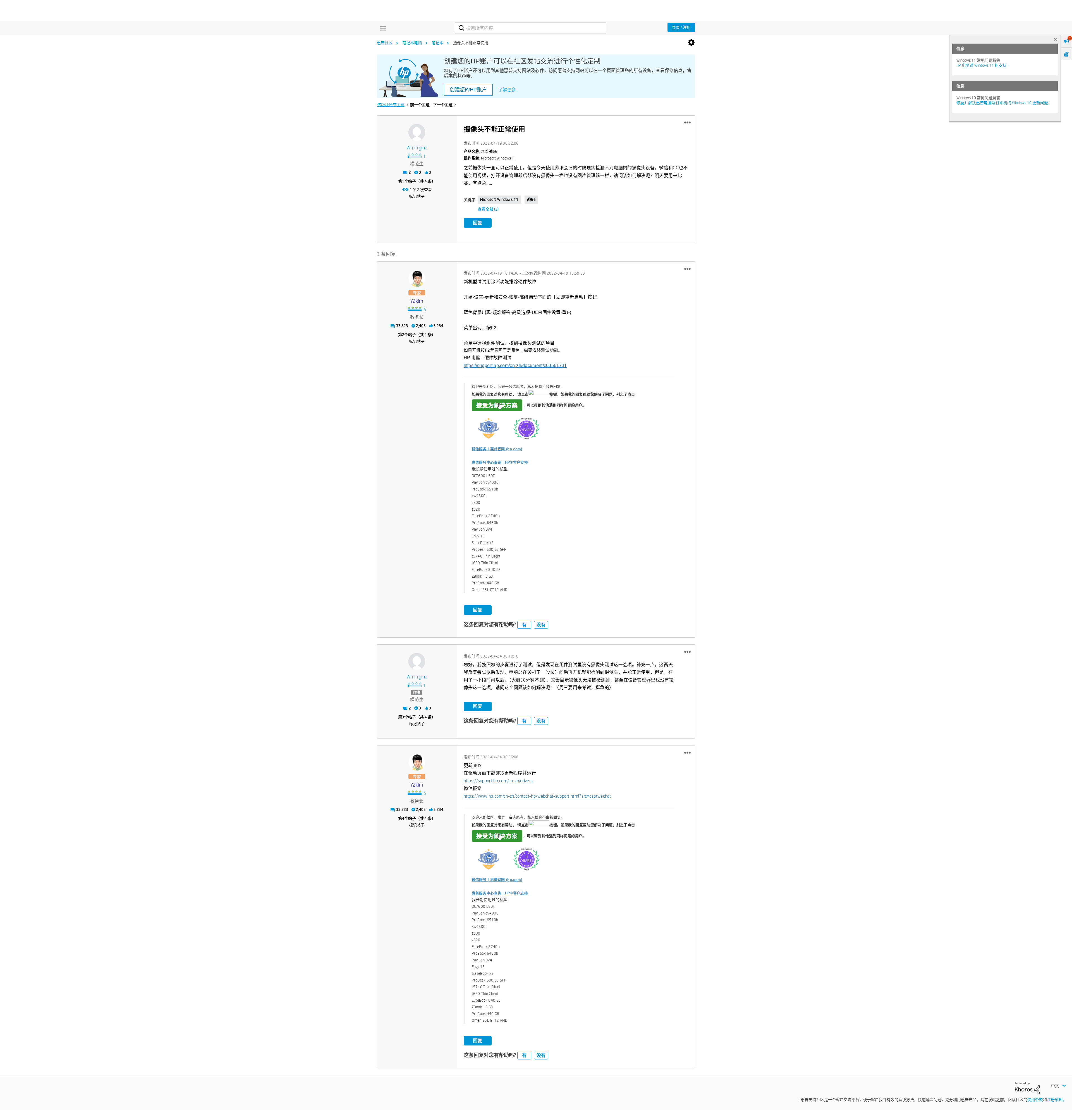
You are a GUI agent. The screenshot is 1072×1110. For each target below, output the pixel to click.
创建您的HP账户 (468, 89)
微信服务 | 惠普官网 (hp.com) (497, 449)
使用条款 (1035, 1099)
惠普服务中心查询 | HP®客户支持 (500, 462)
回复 (477, 223)
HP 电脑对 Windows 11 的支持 (981, 65)
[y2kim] (416, 278)
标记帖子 (417, 196)
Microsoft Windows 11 (499, 199)
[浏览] (381, 28)
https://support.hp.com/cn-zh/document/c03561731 (515, 365)
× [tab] (1055, 39)
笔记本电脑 (412, 42)
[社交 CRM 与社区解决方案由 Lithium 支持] (1027, 1087)
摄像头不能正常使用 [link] (470, 42)
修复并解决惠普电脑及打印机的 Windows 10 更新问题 (1002, 102)
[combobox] (530, 28)
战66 (531, 199)
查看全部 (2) (488, 209)
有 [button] (524, 625)
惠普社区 (385, 42)
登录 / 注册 (681, 27)
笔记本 (437, 42)
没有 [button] (541, 625)
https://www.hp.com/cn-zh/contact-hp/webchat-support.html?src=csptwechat (537, 796)
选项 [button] (691, 43)
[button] (687, 122)
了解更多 (507, 89)
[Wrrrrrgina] (416, 132)
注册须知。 (1056, 1099)
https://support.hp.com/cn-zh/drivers (498, 781)
